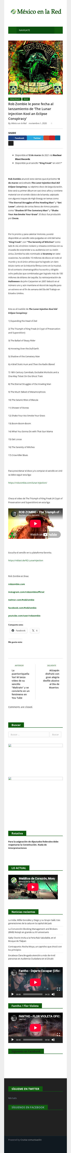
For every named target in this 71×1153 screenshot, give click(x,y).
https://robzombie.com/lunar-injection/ (27, 482)
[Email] (11, 143)
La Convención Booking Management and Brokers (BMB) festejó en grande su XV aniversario (32, 930)
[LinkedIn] (57, 138)
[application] (35, 982)
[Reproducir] (12, 994)
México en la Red (19, 123)
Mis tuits (12, 1098)
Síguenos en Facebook (26, 1051)
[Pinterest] (52, 138)
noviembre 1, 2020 (38, 123)
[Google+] (46, 138)
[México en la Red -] (35, 11)
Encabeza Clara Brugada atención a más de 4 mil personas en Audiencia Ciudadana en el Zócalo (31, 957)
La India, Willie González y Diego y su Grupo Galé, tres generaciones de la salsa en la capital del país (34, 922)
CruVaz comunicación (31, 1139)
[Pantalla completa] (58, 989)
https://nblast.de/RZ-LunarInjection (25, 560)
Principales (15, 99)
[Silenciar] (53, 994)
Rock (26, 99)
